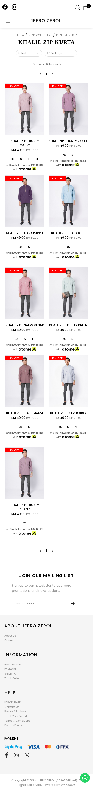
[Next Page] (53, 74)
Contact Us (11, 707)
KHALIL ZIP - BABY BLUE (68, 233)
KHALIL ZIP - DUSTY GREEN (68, 325)
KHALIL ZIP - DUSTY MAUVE (25, 143)
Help (10, 693)
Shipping (10, 673)
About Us (10, 635)
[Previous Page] (40, 74)
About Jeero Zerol (28, 626)
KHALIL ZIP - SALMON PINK (25, 325)
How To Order (13, 664)
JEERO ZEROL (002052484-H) (57, 780)
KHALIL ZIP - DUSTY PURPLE (25, 507)
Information (21, 655)
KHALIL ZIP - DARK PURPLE (25, 233)
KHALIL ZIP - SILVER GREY (68, 413)
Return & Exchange (16, 711)
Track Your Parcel (15, 716)
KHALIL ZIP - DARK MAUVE (25, 413)
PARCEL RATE (12, 702)
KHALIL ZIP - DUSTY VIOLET (68, 141)
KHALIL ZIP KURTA (66, 35)
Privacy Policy (13, 725)
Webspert (68, 785)
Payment (10, 669)
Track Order (11, 678)
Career (8, 640)
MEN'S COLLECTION (40, 35)
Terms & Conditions (17, 721)
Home (20, 35)
